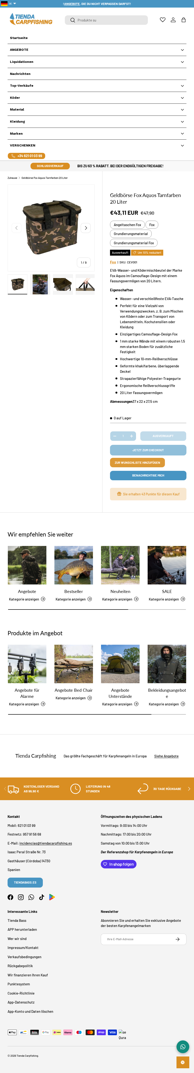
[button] (183, 20)
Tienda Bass (17, 920)
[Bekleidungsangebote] (167, 664)
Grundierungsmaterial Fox (134, 243)
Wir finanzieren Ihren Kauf (28, 975)
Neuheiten (120, 591)
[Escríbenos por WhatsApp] (182, 1046)
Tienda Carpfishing (27, 1055)
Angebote (27, 591)
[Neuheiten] (120, 565)
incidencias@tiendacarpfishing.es (45, 843)
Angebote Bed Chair (74, 690)
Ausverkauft (163, 436)
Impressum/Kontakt (23, 947)
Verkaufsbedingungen (24, 957)
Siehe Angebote (166, 756)
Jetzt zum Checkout (148, 450)
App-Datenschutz (21, 1002)
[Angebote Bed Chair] (73, 664)
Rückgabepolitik (20, 966)
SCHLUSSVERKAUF (50, 166)
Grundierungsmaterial (131, 234)
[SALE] (167, 565)
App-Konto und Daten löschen (30, 1011)
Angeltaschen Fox (127, 225)
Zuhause (12, 177)
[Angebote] (27, 565)
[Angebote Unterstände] (120, 664)
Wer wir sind (17, 938)
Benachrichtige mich (148, 475)
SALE (167, 591)
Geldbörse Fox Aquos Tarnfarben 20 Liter (45, 177)
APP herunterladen (22, 929)
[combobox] (106, 20)
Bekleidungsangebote (167, 693)
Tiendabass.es (25, 882)
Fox (151, 225)
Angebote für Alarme (27, 693)
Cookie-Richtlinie (21, 993)
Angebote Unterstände (120, 693)
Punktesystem (19, 984)
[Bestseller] (73, 565)
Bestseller (73, 591)
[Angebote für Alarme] (27, 664)
